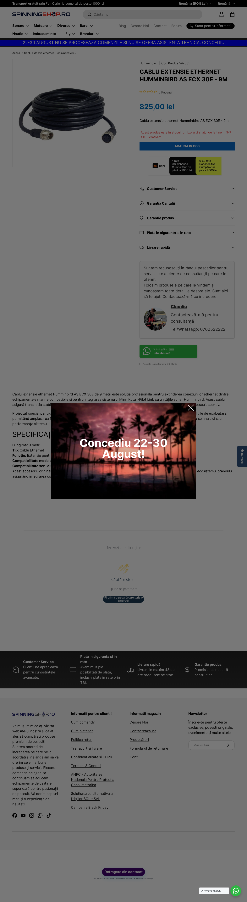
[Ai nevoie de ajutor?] (235, 890)
